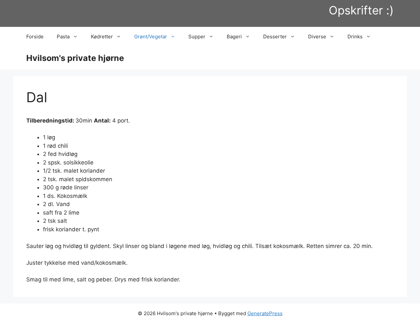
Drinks (355, 36)
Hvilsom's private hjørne (75, 58)
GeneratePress (265, 313)
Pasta (63, 36)
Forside (35, 36)
